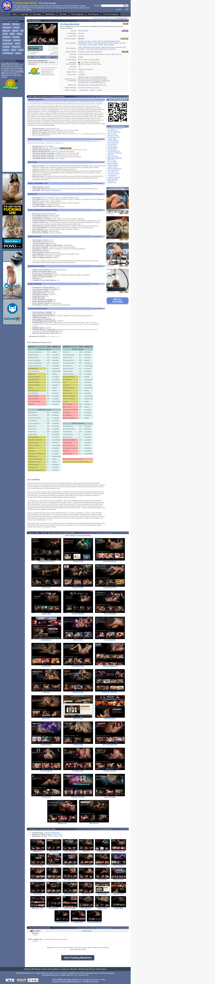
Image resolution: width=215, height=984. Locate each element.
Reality (113, 41)
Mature (6, 50)
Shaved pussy (110, 47)
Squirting (97, 43)
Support (53, 57)
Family (16, 27)
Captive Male (112, 139)
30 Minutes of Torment (115, 128)
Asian (5, 34)
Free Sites (37, 14)
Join (127, 9)
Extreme (107, 41)
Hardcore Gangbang (115, 153)
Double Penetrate (107, 43)
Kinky (17, 44)
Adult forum (104, 49)
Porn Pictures (93, 14)
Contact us (65, 969)
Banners (74, 969)
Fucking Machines (114, 151)
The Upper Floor (113, 172)
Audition (95, 45)
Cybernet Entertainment (52, 833)
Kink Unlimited (83, 31)
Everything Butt (113, 148)
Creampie (7, 40)
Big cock (6, 31)
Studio (100, 45)
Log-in (119, 9)
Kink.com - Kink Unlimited (50, 148)
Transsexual (8, 53)
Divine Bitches (112, 144)
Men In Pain (112, 160)
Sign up (72, 535)
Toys (79, 45)
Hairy (103, 47)
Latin (84, 47)
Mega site (16, 47)
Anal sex (91, 43)
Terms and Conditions (50, 969)
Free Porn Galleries (111, 14)
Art (22, 31)
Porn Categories (77, 14)
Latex (89, 45)
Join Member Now (78, 949)
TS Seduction (112, 175)
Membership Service (87, 969)
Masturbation (82, 43)
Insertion (122, 43)
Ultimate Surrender (114, 177)
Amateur (88, 41)
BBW (12, 34)
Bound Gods (112, 134)
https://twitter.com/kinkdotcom (51, 190)
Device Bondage (113, 142)
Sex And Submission (115, 169)
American (81, 41)
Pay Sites (24, 14)
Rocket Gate (84, 90)
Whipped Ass (112, 181)
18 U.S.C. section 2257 (80, 975)
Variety (106, 45)
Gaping (116, 43)
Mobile (97, 49)
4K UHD (6, 24)
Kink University (113, 156)
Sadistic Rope (112, 167)
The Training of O (113, 170)
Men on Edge (112, 162)
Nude (21, 50)
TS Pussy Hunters (114, 174)
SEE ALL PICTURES (117, 300)
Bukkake (6, 37)
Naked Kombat (113, 163)
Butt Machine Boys (114, 137)
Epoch (93, 90)
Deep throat (7, 44)
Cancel (42, 57)
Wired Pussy (112, 182)
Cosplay (16, 37)
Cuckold (17, 40)
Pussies (98, 47)
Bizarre (84, 45)
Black (89, 47)
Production (112, 49)
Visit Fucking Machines (78, 957)
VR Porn (15, 24)
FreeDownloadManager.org (52, 331)
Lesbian (6, 47)
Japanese (7, 27)
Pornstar (119, 47)
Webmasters (101, 969)
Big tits (15, 31)
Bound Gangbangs (114, 132)
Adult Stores (50, 14)
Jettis (100, 90)
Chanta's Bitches (113, 141)
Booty (19, 34)
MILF (14, 50)
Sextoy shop (89, 49)
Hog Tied (111, 155)
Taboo (18, 53)
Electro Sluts (112, 146)
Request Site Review (32, 969)
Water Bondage (113, 179)
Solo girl (101, 41)
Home (14, 14)
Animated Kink (112, 130)
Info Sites (63, 14)
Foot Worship (112, 149)
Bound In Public (113, 135)
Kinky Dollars (57, 834)
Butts (93, 47)
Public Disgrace (113, 165)
